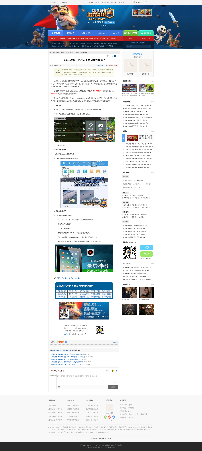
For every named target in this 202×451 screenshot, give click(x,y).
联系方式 (107, 445)
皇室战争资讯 (56, 350)
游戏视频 (116, 33)
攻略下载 (137, 187)
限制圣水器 (135, 214)
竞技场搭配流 (84, 297)
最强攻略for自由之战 (55, 416)
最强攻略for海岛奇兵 (55, 409)
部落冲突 (59, 427)
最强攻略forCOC (53, 405)
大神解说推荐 (62, 38)
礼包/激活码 (105, 2)
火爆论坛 (130, 38)
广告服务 (95, 445)
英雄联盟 (65, 427)
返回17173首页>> (75, 278)
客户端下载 (132, 33)
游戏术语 (61, 43)
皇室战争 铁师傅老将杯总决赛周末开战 (135, 114)
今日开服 (113, 2)
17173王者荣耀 (81, 430)
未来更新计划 (137, 184)
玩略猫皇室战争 (131, 430)
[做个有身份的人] (112, 371)
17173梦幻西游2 (71, 430)
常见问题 (89, 43)
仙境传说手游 (61, 432)
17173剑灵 (61, 430)
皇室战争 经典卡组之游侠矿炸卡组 (134, 228)
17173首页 (53, 2)
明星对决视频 (72, 38)
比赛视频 (81, 38)
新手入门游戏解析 (73, 405)
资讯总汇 (63, 52)
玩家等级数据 (73, 297)
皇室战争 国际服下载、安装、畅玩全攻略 (139, 144)
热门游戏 (138, 2)
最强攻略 (148, 33)
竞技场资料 (144, 207)
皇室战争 (56, 52)
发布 (113, 387)
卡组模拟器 (86, 33)
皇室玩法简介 (73, 291)
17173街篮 (70, 432)
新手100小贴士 (112, 43)
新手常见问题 (95, 291)
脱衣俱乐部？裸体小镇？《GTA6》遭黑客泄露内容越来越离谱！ (144, 279)
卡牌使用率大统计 (73, 416)
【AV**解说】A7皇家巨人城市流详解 (138, 155)
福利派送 (143, 43)
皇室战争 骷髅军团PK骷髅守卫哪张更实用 (139, 147)
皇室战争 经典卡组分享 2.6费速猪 (134, 234)
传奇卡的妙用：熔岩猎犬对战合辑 (137, 161)
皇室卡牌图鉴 (95, 297)
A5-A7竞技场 (82, 46)
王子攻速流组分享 (92, 405)
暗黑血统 (89, 427)
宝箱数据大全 (126, 207)
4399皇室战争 (132, 427)
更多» (152, 81)
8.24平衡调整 (138, 180)
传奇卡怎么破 (95, 294)
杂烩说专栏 (97, 38)
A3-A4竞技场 (72, 46)
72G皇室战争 (102, 430)
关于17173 (83, 445)
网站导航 (64, 2)
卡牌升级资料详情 (73, 413)
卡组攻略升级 (62, 297)
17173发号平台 (93, 432)
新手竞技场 (125, 198)
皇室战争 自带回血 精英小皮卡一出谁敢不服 (137, 117)
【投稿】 (115, 65)
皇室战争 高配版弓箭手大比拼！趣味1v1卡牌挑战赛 (142, 158)
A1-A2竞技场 (62, 46)
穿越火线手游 (103, 427)
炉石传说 (95, 427)
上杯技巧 (125, 217)
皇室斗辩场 (89, 38)
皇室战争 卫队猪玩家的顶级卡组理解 (138, 167)
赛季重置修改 (127, 180)
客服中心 (113, 445)
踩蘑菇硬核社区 (103, 432)
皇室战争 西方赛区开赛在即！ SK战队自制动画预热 (68, 357)
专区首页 (56, 33)
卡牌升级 (134, 205)
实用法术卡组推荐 (92, 416)
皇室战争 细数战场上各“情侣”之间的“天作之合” (66, 364)
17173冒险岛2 (52, 430)
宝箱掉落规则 (106, 291)
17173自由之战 (92, 430)
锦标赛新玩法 (127, 187)
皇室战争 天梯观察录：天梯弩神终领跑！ (64, 359)
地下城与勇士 (73, 427)
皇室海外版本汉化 (73, 409)
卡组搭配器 (148, 184)
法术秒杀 (103, 43)
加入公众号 (135, 43)
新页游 (97, 2)
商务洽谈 (101, 445)
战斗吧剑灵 (141, 427)
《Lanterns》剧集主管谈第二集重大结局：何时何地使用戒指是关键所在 (146, 267)
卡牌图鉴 (136, 207)
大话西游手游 (113, 427)
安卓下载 (147, 254)
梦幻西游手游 (122, 427)
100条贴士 (141, 195)
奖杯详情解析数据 (73, 420)
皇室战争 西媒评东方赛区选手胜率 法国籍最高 (66, 354)
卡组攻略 (101, 33)
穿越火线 (149, 427)
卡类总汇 (133, 217)
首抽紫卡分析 (144, 198)
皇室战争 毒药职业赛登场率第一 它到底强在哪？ (67, 362)
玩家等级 (142, 205)
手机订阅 (100, 65)
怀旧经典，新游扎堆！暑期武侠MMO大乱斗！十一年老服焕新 (143, 270)
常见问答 (125, 195)
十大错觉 (141, 217)
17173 (51, 52)
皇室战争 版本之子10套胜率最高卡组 (135, 225)
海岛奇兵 (82, 427)
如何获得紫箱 (73, 294)
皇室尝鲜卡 (106, 38)
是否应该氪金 (62, 291)
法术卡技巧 (125, 214)
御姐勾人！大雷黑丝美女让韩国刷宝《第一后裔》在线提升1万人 (144, 276)
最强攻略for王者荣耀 (55, 413)
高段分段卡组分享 (92, 420)
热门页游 (121, 2)
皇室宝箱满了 (62, 294)
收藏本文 (115, 342)
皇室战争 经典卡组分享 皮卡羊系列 (134, 231)
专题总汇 (114, 38)
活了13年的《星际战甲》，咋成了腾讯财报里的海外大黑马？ (143, 105)
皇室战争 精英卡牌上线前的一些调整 (135, 120)
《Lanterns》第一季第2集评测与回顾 (134, 273)
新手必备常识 (84, 291)
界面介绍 (68, 43)
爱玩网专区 (110, 430)
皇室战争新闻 (66, 350)
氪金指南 (144, 214)
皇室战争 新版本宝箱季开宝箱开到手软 (135, 123)
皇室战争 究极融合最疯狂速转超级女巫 (138, 164)
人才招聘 (89, 445)
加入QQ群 (146, 38)
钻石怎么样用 (84, 294)
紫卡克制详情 (106, 297)
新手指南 (82, 43)
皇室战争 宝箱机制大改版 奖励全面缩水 (136, 111)
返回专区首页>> (62, 278)
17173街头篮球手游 (81, 432)
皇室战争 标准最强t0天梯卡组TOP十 (135, 237)
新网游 (91, 2)
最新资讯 (71, 33)
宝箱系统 (75, 43)
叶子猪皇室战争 (120, 430)
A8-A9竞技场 (91, 46)
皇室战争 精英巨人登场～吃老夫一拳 (135, 126)
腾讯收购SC (127, 184)
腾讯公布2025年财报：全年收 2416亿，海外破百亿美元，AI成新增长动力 (147, 108)
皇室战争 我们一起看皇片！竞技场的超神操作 (145, 138)
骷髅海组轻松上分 (92, 409)
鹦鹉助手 (140, 430)
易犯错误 (134, 198)
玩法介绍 (133, 195)
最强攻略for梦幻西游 (55, 420)
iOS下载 (146, 247)
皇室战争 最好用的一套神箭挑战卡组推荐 (139, 150)
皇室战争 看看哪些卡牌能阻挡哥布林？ (138, 152)
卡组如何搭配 (106, 294)
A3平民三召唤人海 (92, 413)
